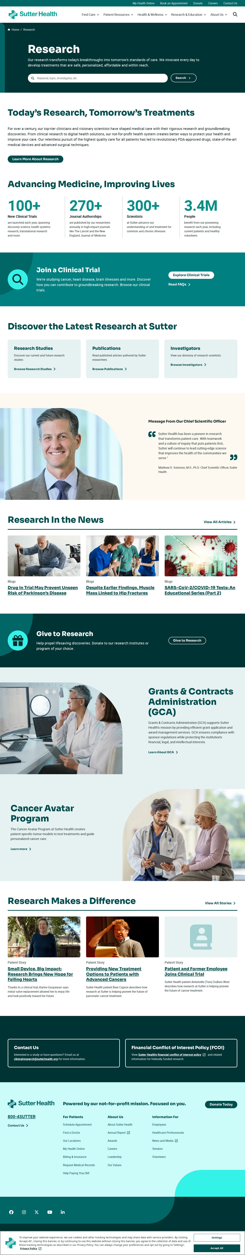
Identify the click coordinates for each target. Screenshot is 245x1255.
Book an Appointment (174, 3)
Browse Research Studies (33, 369)
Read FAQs (177, 284)
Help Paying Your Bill (76, 1173)
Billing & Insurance (74, 1157)
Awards (112, 1141)
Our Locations (72, 1141)
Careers (213, 3)
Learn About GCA (161, 752)
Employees (159, 1125)
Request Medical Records (79, 1165)
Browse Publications (107, 369)
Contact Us (230, 3)
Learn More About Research (35, 159)
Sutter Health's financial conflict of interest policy (172, 1055)
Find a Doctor (71, 1133)
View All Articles (218, 522)
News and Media (165, 1141)
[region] (122, 1243)
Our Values (114, 1165)
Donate (197, 3)
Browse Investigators (186, 365)
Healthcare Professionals (168, 1133)
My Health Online (143, 3)
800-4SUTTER (22, 1116)
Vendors (157, 1149)
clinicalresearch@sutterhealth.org (36, 1059)
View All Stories (218, 903)
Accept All (217, 1248)
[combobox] (98, 78)
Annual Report (119, 1133)
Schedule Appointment (77, 1125)
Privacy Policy (31, 1248)
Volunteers (159, 1157)
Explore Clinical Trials (191, 275)
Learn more (19, 849)
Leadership (115, 1157)
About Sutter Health (120, 1125)
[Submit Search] (184, 78)
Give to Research (187, 640)
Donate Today (221, 1104)
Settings (217, 1237)
